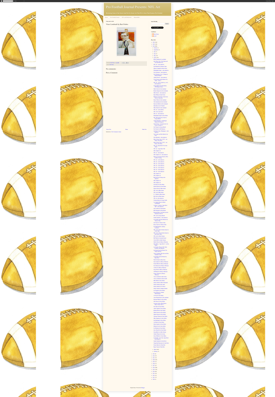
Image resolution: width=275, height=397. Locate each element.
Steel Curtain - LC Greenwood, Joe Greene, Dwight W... (161, 124)
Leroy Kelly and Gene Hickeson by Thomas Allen (161, 220)
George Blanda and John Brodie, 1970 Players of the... (160, 86)
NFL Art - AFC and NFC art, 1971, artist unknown (161, 83)
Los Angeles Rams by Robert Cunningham (159, 202)
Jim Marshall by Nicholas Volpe (160, 66)
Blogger (143, 387)
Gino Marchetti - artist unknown (160, 137)
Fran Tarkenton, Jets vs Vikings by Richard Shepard (161, 75)
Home (106, 17)
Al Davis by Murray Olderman (160, 267)
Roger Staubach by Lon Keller (160, 59)
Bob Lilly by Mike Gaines (159, 196)
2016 (154, 367)
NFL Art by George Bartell (159, 215)
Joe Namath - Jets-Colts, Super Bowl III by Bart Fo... (161, 338)
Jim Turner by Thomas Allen (159, 222)
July (155, 51)
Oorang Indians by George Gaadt (160, 200)
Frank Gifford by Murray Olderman (161, 263)
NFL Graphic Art (157, 150)
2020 (154, 359)
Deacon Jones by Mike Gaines (160, 188)
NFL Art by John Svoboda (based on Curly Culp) (161, 230)
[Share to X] (125, 62)
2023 (154, 353)
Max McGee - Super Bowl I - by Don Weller (161, 244)
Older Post (144, 129)
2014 (154, 371)
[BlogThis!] (124, 62)
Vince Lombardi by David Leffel (160, 278)
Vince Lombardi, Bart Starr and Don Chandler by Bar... (161, 254)
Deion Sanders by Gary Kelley (160, 324)
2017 (154, 365)
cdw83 (155, 36)
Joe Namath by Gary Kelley (159, 290)
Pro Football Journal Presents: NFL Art (133, 6)
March (155, 349)
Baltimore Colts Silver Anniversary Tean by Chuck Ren (161, 97)
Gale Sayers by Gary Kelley (159, 301)
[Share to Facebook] (126, 62)
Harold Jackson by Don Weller (160, 186)
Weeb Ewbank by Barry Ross (159, 259)
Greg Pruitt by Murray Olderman (160, 269)
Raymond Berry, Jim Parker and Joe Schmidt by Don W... (161, 213)
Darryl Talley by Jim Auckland (160, 100)
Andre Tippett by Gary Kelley (160, 308)
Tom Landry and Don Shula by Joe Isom (161, 134)
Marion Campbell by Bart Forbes (160, 68)
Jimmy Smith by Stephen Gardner (160, 288)
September (156, 49)
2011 (154, 377)
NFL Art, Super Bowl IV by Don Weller (160, 146)
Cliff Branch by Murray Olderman (160, 271)
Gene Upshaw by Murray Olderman (161, 261)
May (155, 55)
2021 (154, 357)
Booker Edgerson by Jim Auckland (161, 91)
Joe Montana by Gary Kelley (159, 328)
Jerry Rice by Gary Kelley (159, 306)
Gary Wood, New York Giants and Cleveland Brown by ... (161, 62)
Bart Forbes (112, 64)
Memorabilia (137, 17)
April (155, 57)
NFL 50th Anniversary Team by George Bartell (160, 118)
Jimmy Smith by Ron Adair (159, 284)
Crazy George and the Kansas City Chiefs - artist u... (161, 80)
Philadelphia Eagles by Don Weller (161, 115)
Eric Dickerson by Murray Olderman (161, 265)
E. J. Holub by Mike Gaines (159, 194)
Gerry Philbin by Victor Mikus (160, 336)
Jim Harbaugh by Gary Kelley (160, 320)
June (155, 53)
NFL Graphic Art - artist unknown (161, 154)
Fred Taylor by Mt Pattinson (159, 129)
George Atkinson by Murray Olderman (159, 274)
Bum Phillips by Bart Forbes (159, 94)
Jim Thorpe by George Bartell (160, 127)
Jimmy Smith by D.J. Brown (159, 286)
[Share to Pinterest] (128, 62)
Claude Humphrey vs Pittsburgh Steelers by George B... (160, 121)
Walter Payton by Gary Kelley (160, 312)
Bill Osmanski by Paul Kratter (160, 210)
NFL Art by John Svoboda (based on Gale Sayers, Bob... (161, 233)
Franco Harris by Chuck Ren (159, 345)
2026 (154, 42)
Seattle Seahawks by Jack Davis (160, 341)
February (156, 351)
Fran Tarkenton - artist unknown (160, 72)
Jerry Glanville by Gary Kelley (160, 330)
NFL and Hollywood (126, 17)
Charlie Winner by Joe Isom (159, 334)
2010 (154, 379)
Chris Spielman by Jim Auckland (160, 102)
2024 (154, 46)
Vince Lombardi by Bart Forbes (160, 276)
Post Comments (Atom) (116, 131)
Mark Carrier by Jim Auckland (160, 89)
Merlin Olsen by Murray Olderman (161, 242)
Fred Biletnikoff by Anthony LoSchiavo (159, 227)
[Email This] (122, 62)
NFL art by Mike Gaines (159, 192)
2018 (154, 363)
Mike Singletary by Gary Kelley (160, 318)
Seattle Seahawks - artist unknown (161, 217)
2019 (154, 361)
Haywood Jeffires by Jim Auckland (161, 104)
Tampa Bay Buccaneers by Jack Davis (161, 343)
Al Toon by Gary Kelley (158, 295)
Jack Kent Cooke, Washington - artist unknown (161, 131)
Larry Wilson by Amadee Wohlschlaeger (159, 293)
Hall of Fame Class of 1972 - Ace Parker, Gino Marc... (160, 140)
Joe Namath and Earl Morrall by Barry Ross (160, 257)
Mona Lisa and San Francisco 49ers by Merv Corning (161, 157)
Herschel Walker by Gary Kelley (160, 299)
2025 (154, 44)
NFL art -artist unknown (159, 198)
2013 (154, 373)
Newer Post (108, 129)
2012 (154, 375)
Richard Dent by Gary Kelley (160, 310)
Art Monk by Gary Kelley (159, 322)
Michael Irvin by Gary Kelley (160, 326)
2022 (154, 355)
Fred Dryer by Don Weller (159, 184)
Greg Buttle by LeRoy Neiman (160, 332)
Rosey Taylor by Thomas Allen (160, 224)
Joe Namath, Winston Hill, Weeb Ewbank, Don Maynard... (160, 247)
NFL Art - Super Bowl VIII (159, 148)
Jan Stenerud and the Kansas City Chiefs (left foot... (160, 251)
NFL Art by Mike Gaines (159, 190)
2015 (154, 369)
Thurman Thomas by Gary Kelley (160, 316)
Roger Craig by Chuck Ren (159, 347)
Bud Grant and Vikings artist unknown (159, 178)
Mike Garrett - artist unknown (160, 92)
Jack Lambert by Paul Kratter (160, 208)
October (155, 47)
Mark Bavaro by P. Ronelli (159, 105)
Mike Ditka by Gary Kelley (159, 280)
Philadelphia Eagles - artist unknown (161, 70)
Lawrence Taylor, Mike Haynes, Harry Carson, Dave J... (160, 304)
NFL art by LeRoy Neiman (159, 236)
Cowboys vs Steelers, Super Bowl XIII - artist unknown (160, 206)
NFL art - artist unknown (159, 113)
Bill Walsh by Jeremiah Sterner (160, 238)
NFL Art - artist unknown (159, 64)
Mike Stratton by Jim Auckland (160, 107)
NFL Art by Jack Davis (158, 111)
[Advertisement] (126, 117)
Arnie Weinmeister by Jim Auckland (161, 297)
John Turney (156, 34)
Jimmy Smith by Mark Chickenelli (161, 282)
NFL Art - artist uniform (159, 109)
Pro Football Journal (114, 17)
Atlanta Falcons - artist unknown (160, 77)
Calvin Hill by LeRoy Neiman (160, 240)
